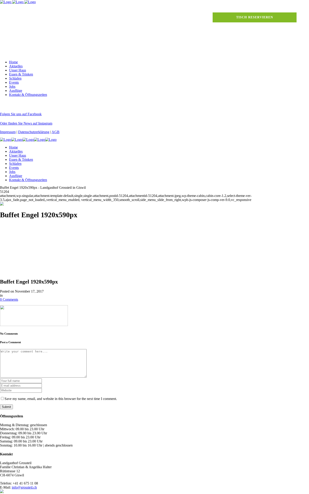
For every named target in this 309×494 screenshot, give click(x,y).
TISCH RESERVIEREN (254, 17)
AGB (55, 132)
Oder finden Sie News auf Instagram (26, 123)
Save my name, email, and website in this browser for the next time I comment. (61, 399)
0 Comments (9, 299)
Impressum (8, 132)
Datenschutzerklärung (33, 132)
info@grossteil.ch (24, 487)
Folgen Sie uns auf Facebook (21, 114)
